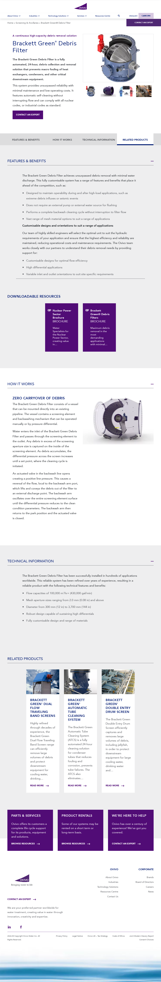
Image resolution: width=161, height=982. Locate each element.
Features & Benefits (26, 139)
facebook (21, 927)
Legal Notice (77, 936)
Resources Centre (109, 891)
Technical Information (98, 139)
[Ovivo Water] (80, 6)
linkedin (9, 927)
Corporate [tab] (146, 869)
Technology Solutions (107, 887)
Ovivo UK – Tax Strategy (98, 936)
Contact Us (112, 896)
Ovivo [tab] (114, 869)
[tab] (80, 161)
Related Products (135, 139)
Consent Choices (146, 940)
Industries (113, 882)
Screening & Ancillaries (27, 23)
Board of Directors (145, 882)
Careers (146, 16)
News (151, 891)
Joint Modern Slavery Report (141, 936)
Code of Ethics (118, 936)
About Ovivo (111, 877)
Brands (150, 877)
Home (10, 23)
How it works (62, 139)
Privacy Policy (61, 936)
